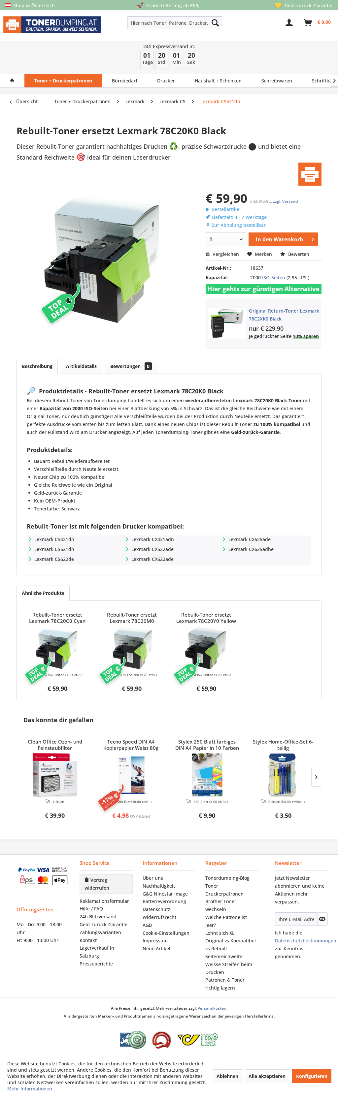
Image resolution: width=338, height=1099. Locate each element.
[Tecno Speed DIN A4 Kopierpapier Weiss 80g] (131, 775)
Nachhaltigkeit (159, 886)
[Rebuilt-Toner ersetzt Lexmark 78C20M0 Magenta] (132, 648)
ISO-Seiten (273, 277)
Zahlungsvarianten (100, 932)
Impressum (155, 940)
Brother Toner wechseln (220, 905)
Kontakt (88, 940)
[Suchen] (215, 22)
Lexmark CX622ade (152, 559)
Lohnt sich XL (219, 933)
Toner (211, 886)
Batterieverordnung (164, 901)
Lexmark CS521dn (54, 549)
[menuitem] (156, 22)
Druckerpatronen (224, 894)
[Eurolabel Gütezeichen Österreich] (133, 1040)
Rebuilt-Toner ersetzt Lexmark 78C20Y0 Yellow (206, 618)
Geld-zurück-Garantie (103, 924)
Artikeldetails (81, 366)
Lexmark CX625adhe (251, 549)
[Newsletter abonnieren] (322, 919)
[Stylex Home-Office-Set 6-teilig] (283, 775)
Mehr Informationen (29, 1088)
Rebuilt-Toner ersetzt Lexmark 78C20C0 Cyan (57, 618)
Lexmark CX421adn (152, 539)
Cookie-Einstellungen (166, 933)
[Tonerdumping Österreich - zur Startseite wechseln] (52, 27)
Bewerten (298, 254)
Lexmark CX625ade (249, 539)
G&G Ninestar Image (165, 894)
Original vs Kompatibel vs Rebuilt (230, 944)
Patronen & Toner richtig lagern (225, 984)
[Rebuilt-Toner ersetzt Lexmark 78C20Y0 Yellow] (206, 648)
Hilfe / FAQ (91, 908)
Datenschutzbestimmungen (305, 940)
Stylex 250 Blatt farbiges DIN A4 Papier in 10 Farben (207, 745)
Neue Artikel (156, 948)
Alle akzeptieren (267, 1076)
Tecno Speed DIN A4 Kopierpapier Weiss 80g (130, 745)
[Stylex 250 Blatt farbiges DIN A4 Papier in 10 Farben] (207, 775)
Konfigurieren (311, 1076)
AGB (147, 925)
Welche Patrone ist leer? (226, 921)
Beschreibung (37, 366)
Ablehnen (227, 1076)
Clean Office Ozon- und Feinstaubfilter (55, 745)
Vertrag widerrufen (96, 884)
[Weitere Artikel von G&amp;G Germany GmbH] (309, 174)
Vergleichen (225, 254)
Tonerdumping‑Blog (227, 878)
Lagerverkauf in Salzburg (97, 952)
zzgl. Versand (285, 201)
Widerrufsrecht (159, 917)
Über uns (153, 878)
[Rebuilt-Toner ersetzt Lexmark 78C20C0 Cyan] (57, 648)
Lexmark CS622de (54, 559)
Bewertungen (130, 366)
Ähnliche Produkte (43, 593)
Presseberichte (96, 964)
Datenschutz (156, 909)
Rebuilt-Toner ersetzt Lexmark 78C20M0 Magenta (132, 618)
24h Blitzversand (98, 916)
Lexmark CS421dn (54, 539)
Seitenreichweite (223, 956)
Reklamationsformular (104, 901)
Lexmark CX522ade (152, 549)
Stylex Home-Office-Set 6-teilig (283, 745)
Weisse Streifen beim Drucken (228, 968)
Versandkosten (212, 1008)
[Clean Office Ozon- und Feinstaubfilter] (55, 775)
